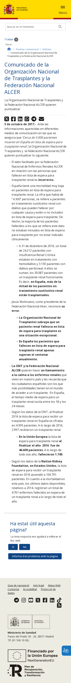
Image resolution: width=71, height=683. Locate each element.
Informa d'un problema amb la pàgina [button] (35, 556)
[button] (62, 7)
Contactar (13, 589)
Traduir (9, 39)
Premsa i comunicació (27, 49)
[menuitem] (19, 585)
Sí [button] (13, 547)
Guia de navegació (18, 585)
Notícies (47, 49)
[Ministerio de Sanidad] (17, 8)
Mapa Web (54, 585)
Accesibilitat (30, 589)
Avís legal (38, 585)
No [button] (25, 547)
